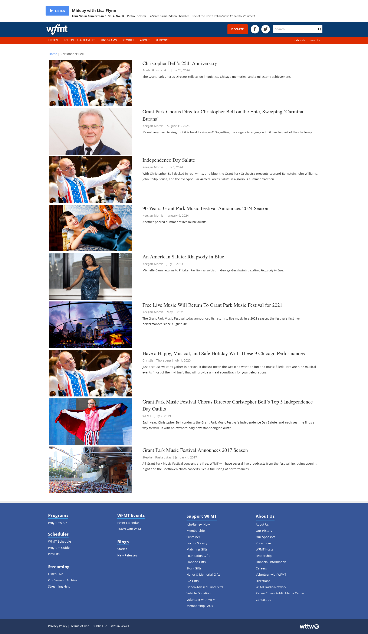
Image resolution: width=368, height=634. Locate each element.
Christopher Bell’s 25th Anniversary (179, 63)
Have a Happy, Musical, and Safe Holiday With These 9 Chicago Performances (223, 353)
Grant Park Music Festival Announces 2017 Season (195, 450)
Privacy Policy (57, 626)
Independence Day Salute (168, 159)
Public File (100, 626)
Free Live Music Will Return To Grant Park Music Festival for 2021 (212, 304)
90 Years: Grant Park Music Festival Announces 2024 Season (205, 208)
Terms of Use (79, 626)
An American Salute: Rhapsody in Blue (183, 256)
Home (53, 54)
